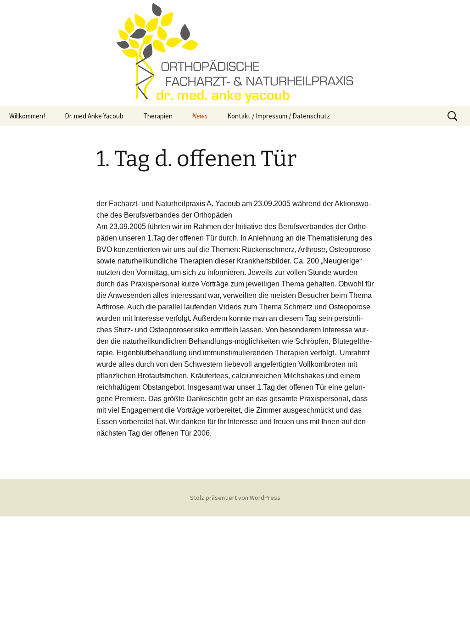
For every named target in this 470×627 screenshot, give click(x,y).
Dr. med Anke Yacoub (94, 116)
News (199, 116)
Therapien (158, 116)
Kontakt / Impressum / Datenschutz (278, 116)
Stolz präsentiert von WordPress (235, 497)
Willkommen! (27, 116)
